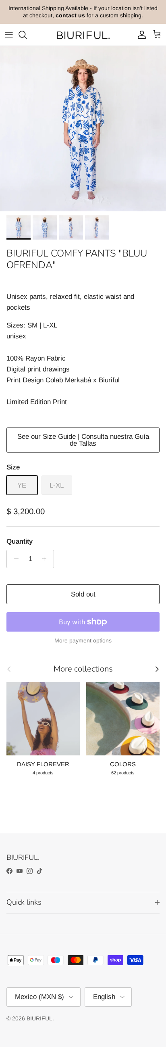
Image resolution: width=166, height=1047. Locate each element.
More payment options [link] (83, 640)
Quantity (19, 541)
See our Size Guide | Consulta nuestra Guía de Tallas (83, 440)
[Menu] (9, 35)
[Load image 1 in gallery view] (83, 128)
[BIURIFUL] (83, 35)
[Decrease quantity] (14, 559)
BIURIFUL (39, 1018)
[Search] (26, 35)
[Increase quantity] (46, 559)
